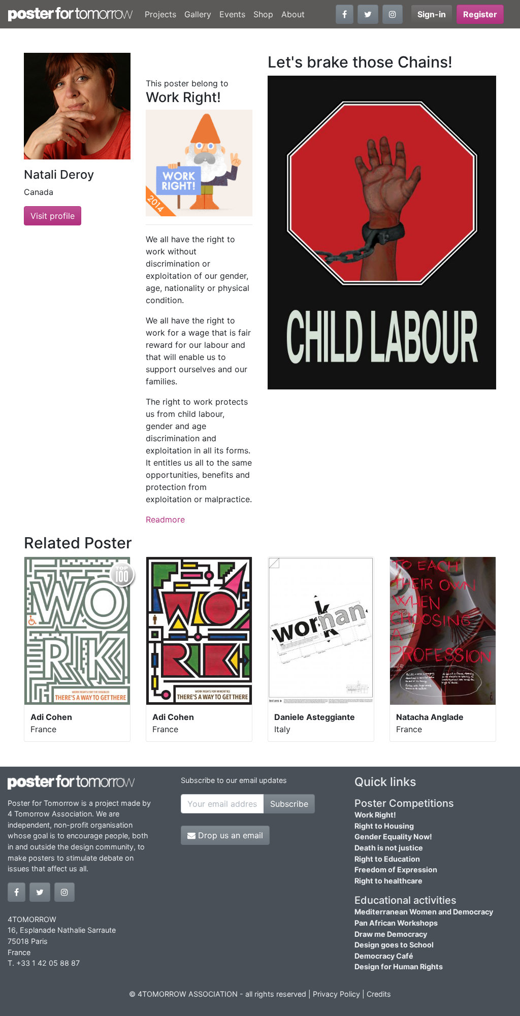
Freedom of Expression (395, 869)
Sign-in (431, 14)
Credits (379, 994)
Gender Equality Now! (393, 836)
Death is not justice (388, 847)
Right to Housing (384, 826)
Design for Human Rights (398, 966)
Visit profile (52, 216)
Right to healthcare (388, 880)
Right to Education (387, 859)
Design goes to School (394, 944)
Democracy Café (383, 956)
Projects (160, 14)
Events (232, 14)
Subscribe (289, 804)
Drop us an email (229, 835)
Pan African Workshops (396, 923)
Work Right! (375, 814)
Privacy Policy (336, 994)
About (293, 14)
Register (480, 14)
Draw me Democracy (390, 934)
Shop (263, 14)
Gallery (197, 14)
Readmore (165, 519)
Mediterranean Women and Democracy (423, 911)
